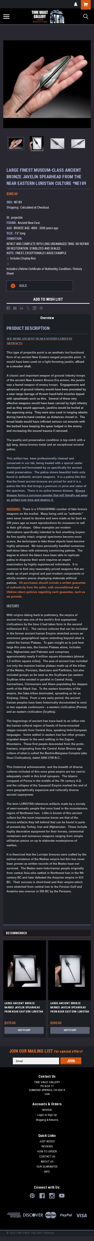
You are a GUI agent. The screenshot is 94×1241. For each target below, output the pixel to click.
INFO (47, 1171)
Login (40, 1114)
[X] (28, 308)
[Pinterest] (41, 308)
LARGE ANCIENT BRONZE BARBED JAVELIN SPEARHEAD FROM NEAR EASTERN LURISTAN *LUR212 (23, 1008)
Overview (47, 318)
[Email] (15, 308)
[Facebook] (8, 308)
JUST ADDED (47, 1141)
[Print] (21, 308)
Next (87, 84)
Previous (6, 84)
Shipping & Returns (47, 1119)
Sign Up (52, 1114)
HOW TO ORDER (47, 1151)
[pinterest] (32, 1195)
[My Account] (75, 4)
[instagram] (52, 1195)
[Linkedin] (34, 308)
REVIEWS (47, 1146)
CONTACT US (47, 1156)
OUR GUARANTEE (47, 1166)
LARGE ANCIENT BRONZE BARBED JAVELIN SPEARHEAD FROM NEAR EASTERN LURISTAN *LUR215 (69, 1008)
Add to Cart (24, 1030)
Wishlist (47, 1109)
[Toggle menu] (6, 16)
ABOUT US (47, 1161)
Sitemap (49, 1232)
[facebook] (42, 1195)
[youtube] (61, 1195)
